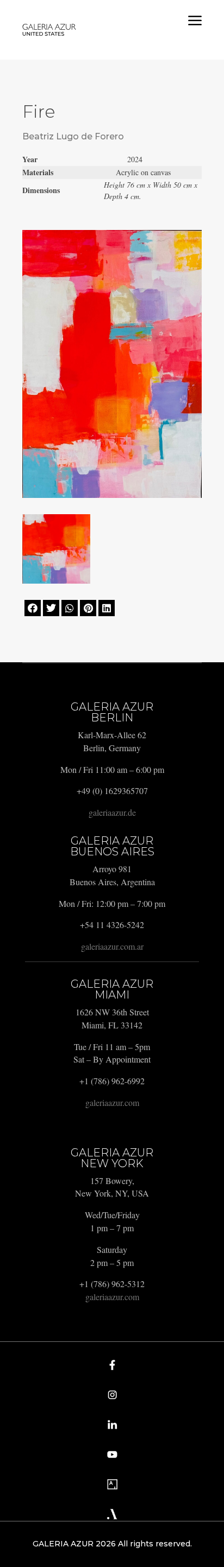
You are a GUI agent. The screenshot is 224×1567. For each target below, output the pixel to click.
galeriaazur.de (112, 812)
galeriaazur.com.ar (112, 946)
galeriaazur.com (112, 1102)
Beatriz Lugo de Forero (73, 136)
